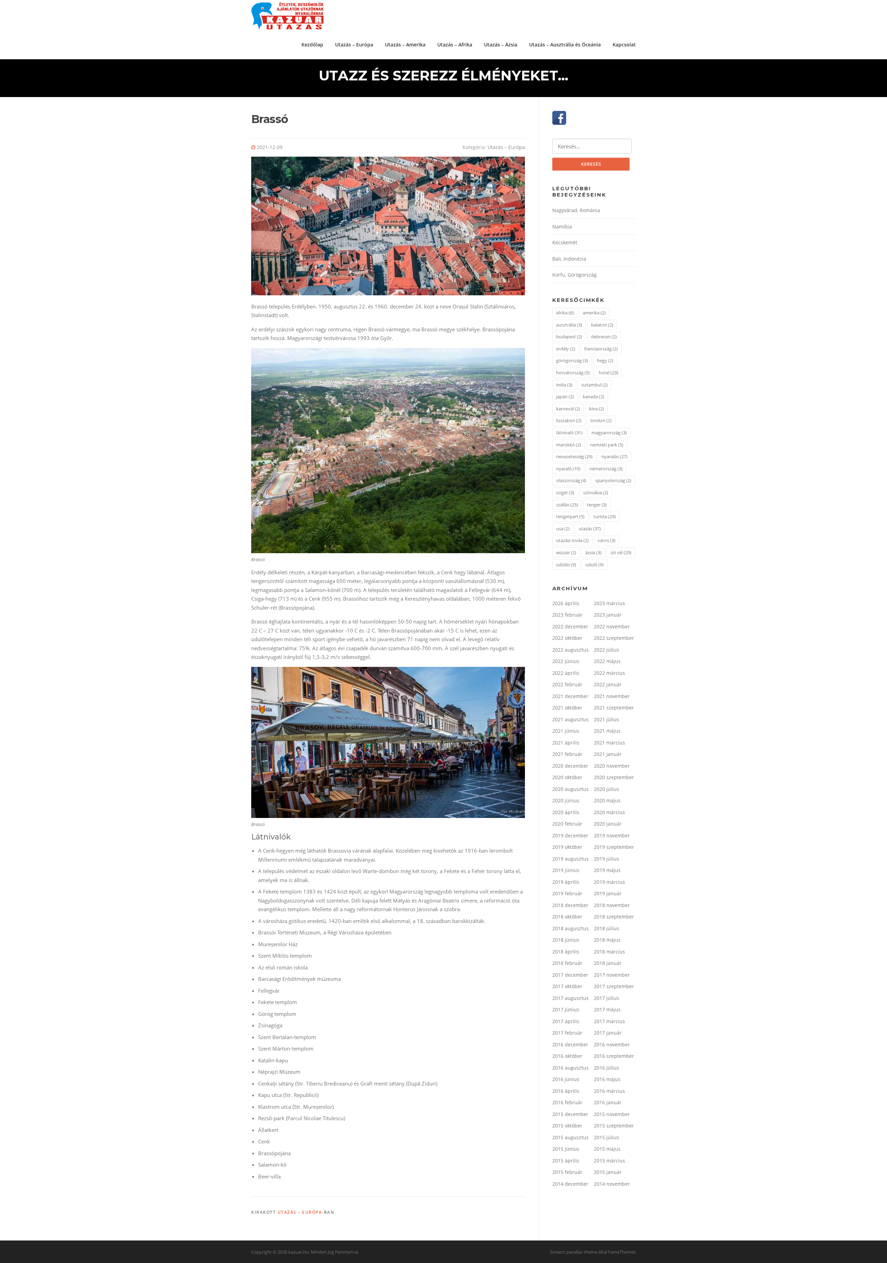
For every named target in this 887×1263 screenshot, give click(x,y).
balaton (602, 325)
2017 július (606, 998)
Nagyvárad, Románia (576, 210)
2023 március (609, 603)
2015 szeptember (614, 1125)
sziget (565, 492)
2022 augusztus (570, 649)
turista (605, 516)
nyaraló (568, 468)
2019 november (612, 835)
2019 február (567, 893)
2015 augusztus (570, 1137)
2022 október (567, 638)
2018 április (565, 951)
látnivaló (569, 432)
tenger (597, 505)
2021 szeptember (614, 707)
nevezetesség (574, 456)
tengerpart (570, 516)
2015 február (567, 1172)
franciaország (601, 349)
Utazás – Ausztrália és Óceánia (565, 44)
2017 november (612, 975)
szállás (567, 505)
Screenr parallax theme (573, 1252)
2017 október (567, 986)
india (564, 385)
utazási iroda (572, 540)
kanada (593, 396)
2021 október (567, 707)
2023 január (608, 614)
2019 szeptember (614, 847)
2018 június (565, 940)
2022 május (607, 661)
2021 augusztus (570, 719)
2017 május (607, 1009)
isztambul (594, 385)
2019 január (608, 893)
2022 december (570, 626)
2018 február (567, 963)
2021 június (565, 731)
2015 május (607, 1149)
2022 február (567, 684)
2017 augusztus (570, 998)
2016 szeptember (614, 1056)
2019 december (570, 835)
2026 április (565, 603)
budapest (569, 336)
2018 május (607, 940)
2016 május (607, 1079)
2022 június (565, 661)
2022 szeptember (614, 638)
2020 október (567, 777)
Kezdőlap (312, 44)
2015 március (609, 1160)
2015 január (608, 1172)
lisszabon (568, 420)
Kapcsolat (624, 44)
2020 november (612, 766)
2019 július (606, 858)
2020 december (570, 766)
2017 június (565, 1009)
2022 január (608, 684)
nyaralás (614, 456)
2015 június (565, 1149)
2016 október (567, 1056)
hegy (605, 360)
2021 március (609, 742)
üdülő (594, 564)
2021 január (608, 754)
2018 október (567, 916)
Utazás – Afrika (454, 44)
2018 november (612, 905)
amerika (594, 313)
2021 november (612, 696)
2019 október (567, 847)
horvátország (573, 372)
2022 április (565, 673)
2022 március (609, 673)
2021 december (570, 696)
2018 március (609, 951)
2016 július (606, 1067)
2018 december (570, 905)
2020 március (609, 812)
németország (606, 468)
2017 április (565, 1021)
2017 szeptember (614, 986)
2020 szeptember (614, 777)
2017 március (609, 1021)
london (601, 420)
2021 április (565, 742)
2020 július (606, 789)
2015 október (567, 1125)
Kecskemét (564, 242)
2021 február (567, 754)
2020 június (565, 800)
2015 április (565, 1160)
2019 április (565, 882)
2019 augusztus (570, 858)
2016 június (565, 1079)
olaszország (571, 480)
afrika (565, 313)
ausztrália (569, 325)
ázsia (593, 552)
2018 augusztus (570, 928)
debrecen (604, 336)
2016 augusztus (570, 1067)
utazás (590, 528)
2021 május (607, 731)
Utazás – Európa (354, 44)
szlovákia (595, 492)
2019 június (565, 870)
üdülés (566, 564)
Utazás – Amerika (405, 44)
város (606, 540)
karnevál (568, 409)
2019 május (607, 870)
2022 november (612, 626)
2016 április (565, 1091)
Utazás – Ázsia (500, 44)
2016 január (608, 1102)
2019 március (609, 882)
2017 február (567, 1032)
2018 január (608, 963)
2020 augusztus (570, 789)
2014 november (612, 1184)
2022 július (606, 649)
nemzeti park (606, 445)
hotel (608, 372)
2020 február (567, 823)
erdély (565, 349)
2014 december (570, 1184)
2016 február (567, 1102)
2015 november (612, 1114)
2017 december (570, 975)
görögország (572, 360)
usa (563, 528)
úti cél (621, 552)
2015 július (606, 1137)
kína (596, 409)
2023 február (567, 614)
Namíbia (562, 226)
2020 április (565, 812)
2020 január (608, 823)
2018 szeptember (614, 916)
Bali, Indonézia (569, 258)
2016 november (612, 1044)
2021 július (606, 719)
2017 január (608, 1032)
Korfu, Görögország (574, 274)
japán (565, 396)
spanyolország (613, 480)
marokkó (568, 445)
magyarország (609, 432)
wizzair (566, 552)
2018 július (606, 928)
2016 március (609, 1091)
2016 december (570, 1044)
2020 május (607, 800)
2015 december (570, 1114)
